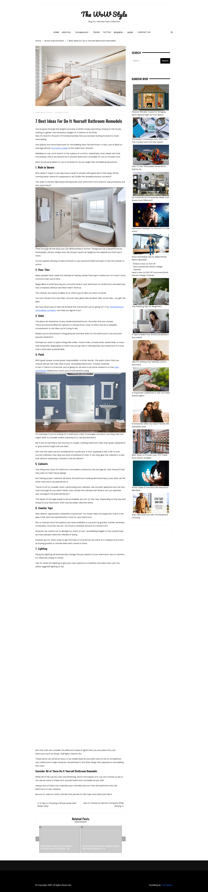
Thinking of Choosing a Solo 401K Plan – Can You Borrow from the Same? (150, 140)
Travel (96, 32)
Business (118, 32)
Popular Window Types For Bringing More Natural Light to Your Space (149, 113)
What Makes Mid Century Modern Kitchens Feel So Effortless (56, 847)
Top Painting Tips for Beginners (147, 306)
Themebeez (167, 885)
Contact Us (144, 32)
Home (56, 32)
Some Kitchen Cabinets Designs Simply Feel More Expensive (100, 847)
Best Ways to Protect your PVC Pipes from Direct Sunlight (149, 456)
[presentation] (37, 839)
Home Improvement (43, 112)
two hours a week (59, 148)
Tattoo (107, 32)
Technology (81, 32)
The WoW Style (104, 14)
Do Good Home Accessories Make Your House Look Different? (150, 199)
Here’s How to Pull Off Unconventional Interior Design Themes (150, 274)
